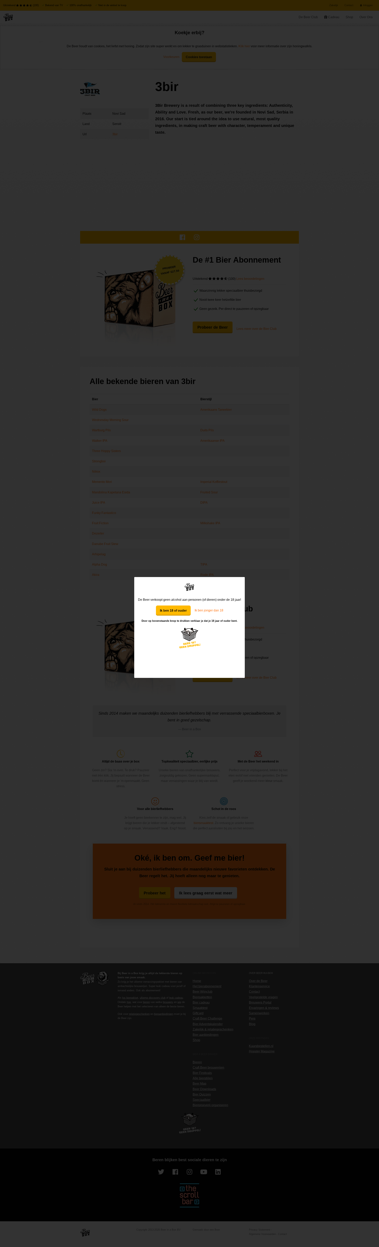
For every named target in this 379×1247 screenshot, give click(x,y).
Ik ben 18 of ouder (173, 610)
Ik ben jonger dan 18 (209, 610)
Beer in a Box (189, 587)
